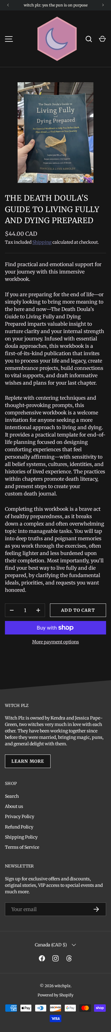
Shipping (41, 242)
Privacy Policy (19, 816)
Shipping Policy (21, 837)
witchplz (63, 986)
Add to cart (78, 610)
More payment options (55, 642)
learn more (27, 761)
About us (14, 806)
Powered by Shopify (55, 995)
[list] (55, 132)
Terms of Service (22, 847)
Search (12, 796)
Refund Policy (19, 827)
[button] (102, 39)
